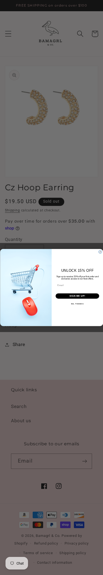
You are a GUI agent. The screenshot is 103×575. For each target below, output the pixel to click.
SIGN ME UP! (77, 296)
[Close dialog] (100, 252)
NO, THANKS (77, 304)
